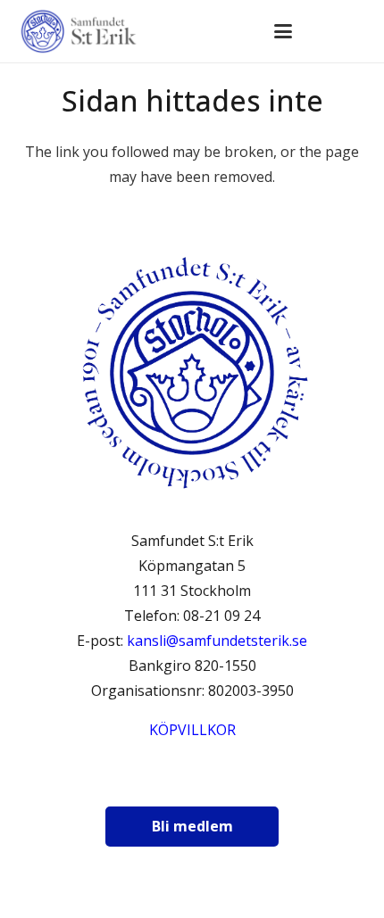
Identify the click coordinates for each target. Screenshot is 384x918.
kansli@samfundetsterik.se (217, 640)
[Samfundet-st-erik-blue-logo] (79, 31)
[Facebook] (140, 781)
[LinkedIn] (229, 781)
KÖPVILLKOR (192, 730)
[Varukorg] (322, 31)
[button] (283, 31)
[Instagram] (185, 781)
